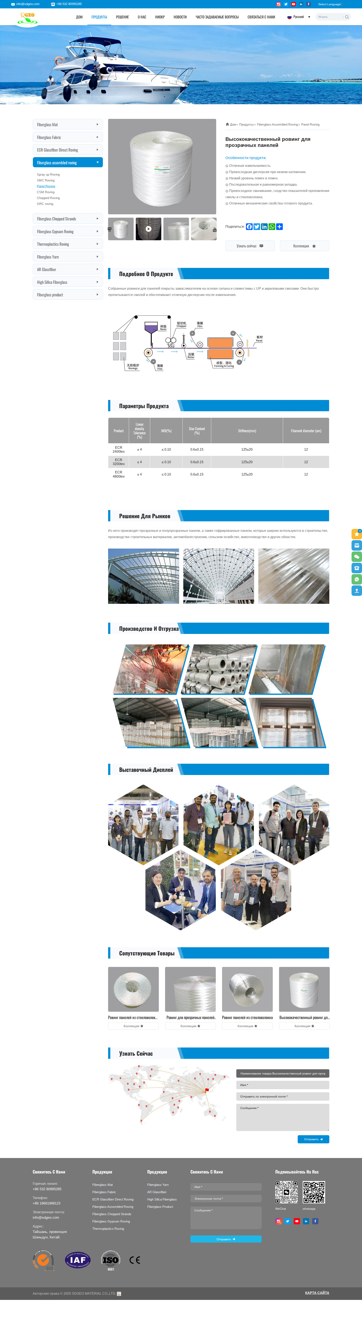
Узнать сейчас (247, 245)
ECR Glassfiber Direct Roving (57, 149)
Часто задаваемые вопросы (217, 16)
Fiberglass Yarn (48, 256)
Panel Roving (46, 186)
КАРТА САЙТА (317, 1293)
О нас (142, 16)
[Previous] (109, 229)
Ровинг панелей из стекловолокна (247, 1017)
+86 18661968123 (46, 1203)
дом (79, 16)
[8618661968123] (357, 579)
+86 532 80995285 (69, 4)
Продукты (99, 16)
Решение (122, 16)
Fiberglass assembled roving (57, 162)
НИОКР (160, 16)
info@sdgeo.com (28, 4)
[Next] (214, 229)
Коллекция (301, 245)
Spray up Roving (48, 174)
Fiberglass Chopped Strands (56, 218)
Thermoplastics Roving (53, 243)
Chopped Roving (48, 198)
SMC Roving (45, 180)
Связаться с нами (261, 16)
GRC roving (45, 204)
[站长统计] (119, 1293)
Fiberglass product (50, 294)
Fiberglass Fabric (49, 137)
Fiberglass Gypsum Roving (55, 231)
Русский (298, 16)
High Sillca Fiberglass (52, 282)
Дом (233, 124)
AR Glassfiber (46, 269)
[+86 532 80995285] (357, 568)
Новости (180, 16)
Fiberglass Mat (47, 124)
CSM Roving (45, 192)
